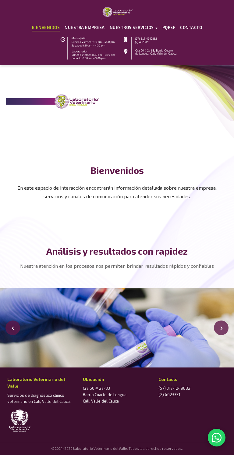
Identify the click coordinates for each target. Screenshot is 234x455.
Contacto (191, 27)
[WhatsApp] (216, 437)
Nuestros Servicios (134, 27)
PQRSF (169, 27)
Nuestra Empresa (85, 27)
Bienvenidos (46, 27)
